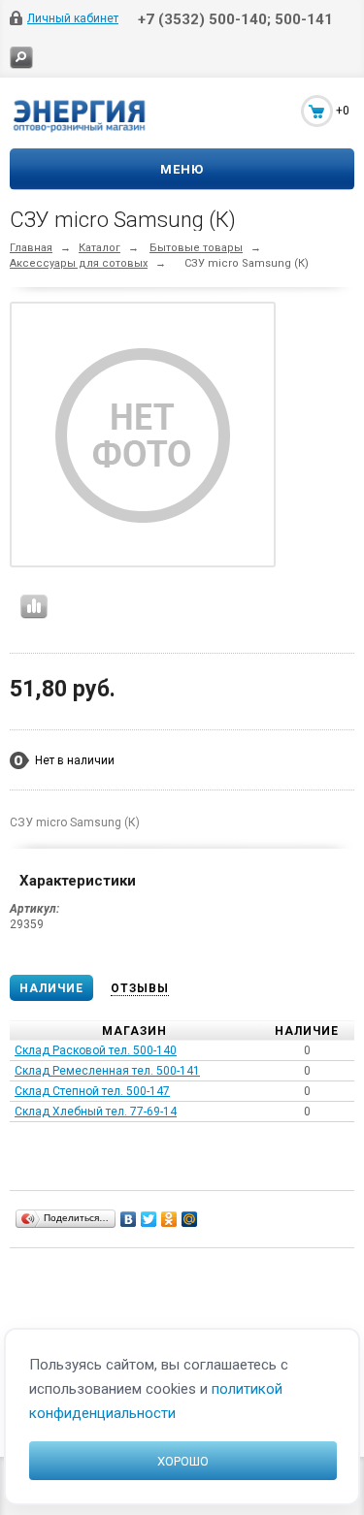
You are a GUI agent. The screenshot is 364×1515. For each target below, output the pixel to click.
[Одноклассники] (169, 1219)
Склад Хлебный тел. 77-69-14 (96, 1111)
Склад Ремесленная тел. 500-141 (107, 1071)
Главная (31, 248)
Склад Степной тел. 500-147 (92, 1091)
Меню (182, 169)
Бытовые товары (196, 248)
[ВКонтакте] (128, 1219)
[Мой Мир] (190, 1219)
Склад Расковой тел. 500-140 (96, 1050)
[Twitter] (149, 1219)
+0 (342, 110)
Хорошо (183, 1461)
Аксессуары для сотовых (79, 263)
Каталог (99, 248)
